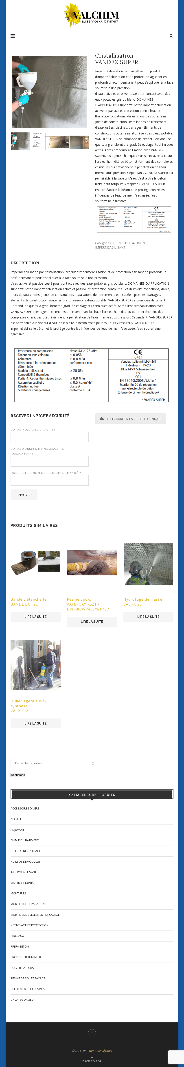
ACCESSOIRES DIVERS (25, 808)
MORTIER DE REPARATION (28, 904)
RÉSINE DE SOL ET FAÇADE (28, 978)
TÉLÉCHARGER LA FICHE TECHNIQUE (133, 419)
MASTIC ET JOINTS (22, 883)
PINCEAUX (17, 936)
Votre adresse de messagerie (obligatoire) (37, 451)
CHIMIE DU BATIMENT (130, 243)
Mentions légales (100, 1051)
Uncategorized (22, 1000)
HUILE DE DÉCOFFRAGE (26, 851)
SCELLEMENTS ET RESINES (28, 989)
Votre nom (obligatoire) (33, 429)
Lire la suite (35, 617)
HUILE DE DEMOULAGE (25, 861)
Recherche (18, 775)
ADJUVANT (17, 830)
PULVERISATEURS (22, 968)
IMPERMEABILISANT (110, 247)
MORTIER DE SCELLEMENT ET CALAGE (35, 915)
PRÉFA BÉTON (20, 946)
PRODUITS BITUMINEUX (26, 957)
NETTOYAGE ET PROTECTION (29, 925)
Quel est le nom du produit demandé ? (46, 472)
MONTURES (18, 893)
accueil (16, 819)
